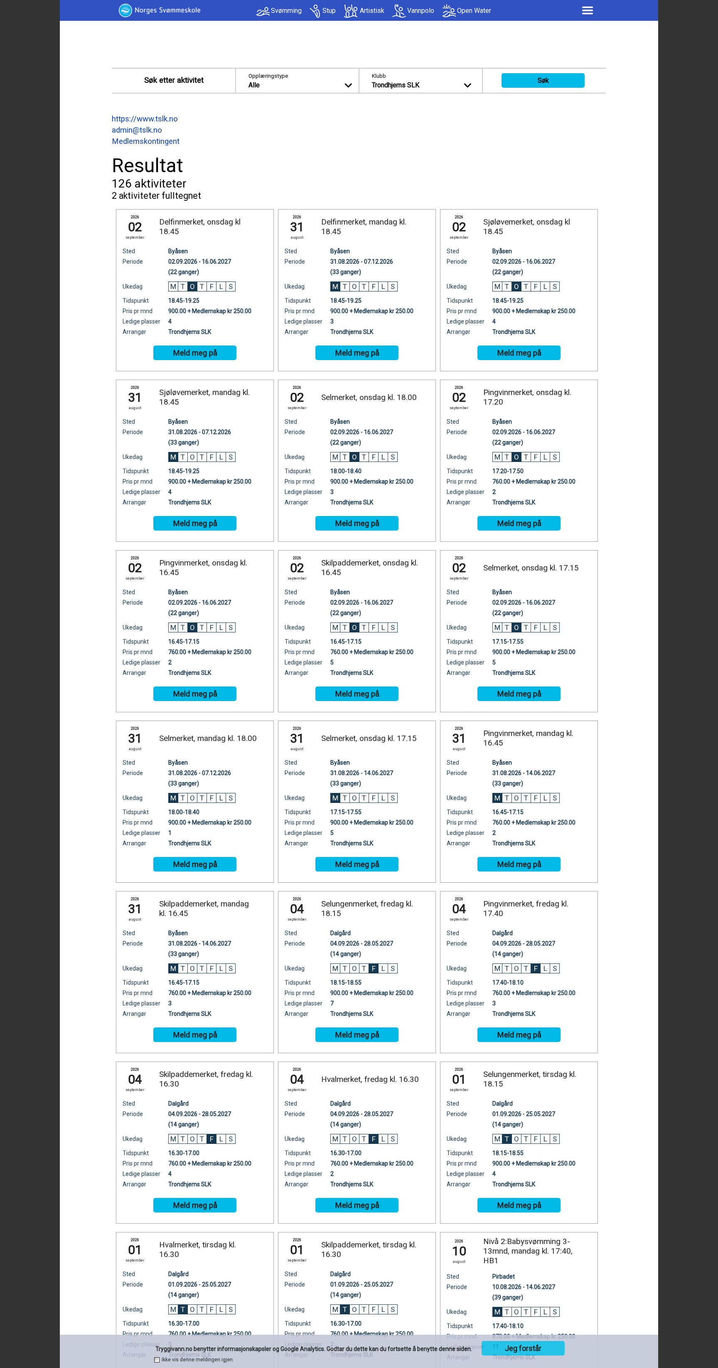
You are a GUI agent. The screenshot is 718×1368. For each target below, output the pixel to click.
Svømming (286, 11)
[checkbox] (157, 1360)
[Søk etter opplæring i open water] (449, 11)
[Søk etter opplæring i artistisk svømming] (351, 11)
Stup (329, 11)
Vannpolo (420, 11)
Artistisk (372, 11)
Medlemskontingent (146, 141)
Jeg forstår (523, 1348)
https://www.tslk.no (145, 118)
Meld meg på (195, 353)
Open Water (474, 11)
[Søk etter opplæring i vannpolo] (399, 11)
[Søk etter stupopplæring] (315, 11)
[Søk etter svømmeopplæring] (263, 13)
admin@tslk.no (137, 130)
